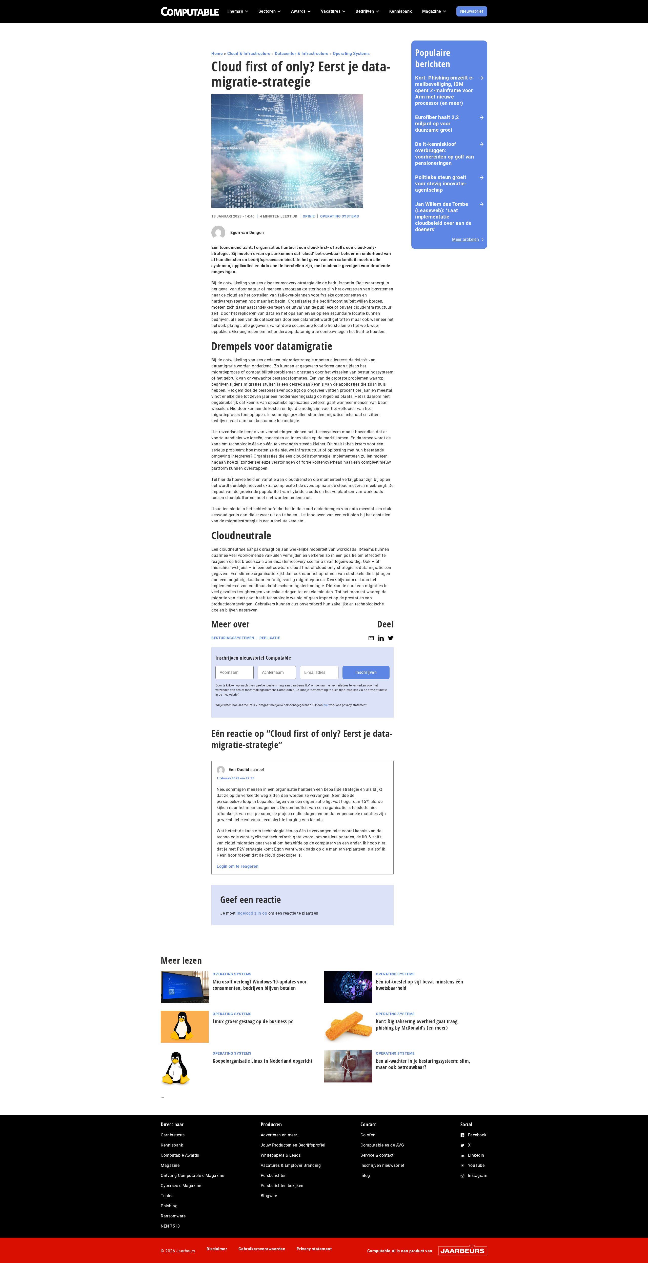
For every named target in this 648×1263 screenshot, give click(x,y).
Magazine (170, 1165)
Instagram (478, 1175)
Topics (167, 1195)
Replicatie (269, 638)
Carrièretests (173, 1135)
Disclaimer (217, 1249)
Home (217, 53)
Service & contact (377, 1155)
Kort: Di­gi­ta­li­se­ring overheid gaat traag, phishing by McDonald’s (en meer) (417, 1024)
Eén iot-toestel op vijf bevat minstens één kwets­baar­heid (419, 984)
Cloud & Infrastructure (249, 53)
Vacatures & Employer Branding (291, 1165)
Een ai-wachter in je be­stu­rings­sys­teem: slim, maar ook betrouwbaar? (423, 1064)
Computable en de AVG (382, 1145)
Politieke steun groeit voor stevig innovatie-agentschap (441, 183)
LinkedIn (476, 1155)
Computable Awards (180, 1155)
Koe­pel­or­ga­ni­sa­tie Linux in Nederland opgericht (262, 1060)
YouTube (476, 1165)
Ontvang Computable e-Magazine (192, 1175)
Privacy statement (314, 1249)
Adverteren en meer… (280, 1135)
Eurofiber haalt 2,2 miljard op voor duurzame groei (437, 123)
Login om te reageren (237, 866)
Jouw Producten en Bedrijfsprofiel (293, 1145)
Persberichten (274, 1175)
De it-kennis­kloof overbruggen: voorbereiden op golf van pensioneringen (444, 153)
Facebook (477, 1135)
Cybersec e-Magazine (181, 1185)
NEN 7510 (170, 1226)
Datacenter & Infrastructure (302, 53)
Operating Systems (351, 53)
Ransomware (173, 1216)
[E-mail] (371, 638)
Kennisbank (172, 1145)
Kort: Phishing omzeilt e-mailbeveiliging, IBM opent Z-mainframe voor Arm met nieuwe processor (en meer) (444, 90)
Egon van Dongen (247, 232)
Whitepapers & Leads (281, 1155)
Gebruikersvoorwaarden (262, 1249)
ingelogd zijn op (252, 913)
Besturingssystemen (232, 638)
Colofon (368, 1135)
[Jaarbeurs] (460, 1250)
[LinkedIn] (381, 638)
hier (326, 705)
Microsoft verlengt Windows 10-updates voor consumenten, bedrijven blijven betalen (260, 984)
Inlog (365, 1175)
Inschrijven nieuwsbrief (382, 1165)
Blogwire (269, 1195)
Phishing (169, 1205)
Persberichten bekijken (282, 1185)
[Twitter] (391, 638)
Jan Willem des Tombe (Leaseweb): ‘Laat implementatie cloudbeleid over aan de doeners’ (443, 216)
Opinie (309, 216)
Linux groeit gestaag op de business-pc (253, 1021)
